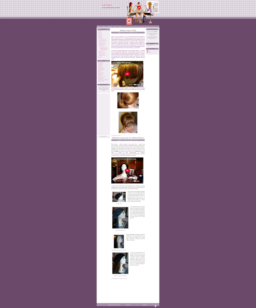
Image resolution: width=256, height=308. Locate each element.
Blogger (105, 136)
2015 (100, 32)
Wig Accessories (100, 76)
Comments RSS (109, 26)
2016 (100, 30)
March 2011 (102, 52)
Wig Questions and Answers (102, 79)
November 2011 (102, 40)
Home (99, 26)
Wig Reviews (100, 80)
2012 (100, 36)
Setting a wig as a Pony (103, 47)
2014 (100, 33)
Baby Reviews (100, 62)
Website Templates (133, 304)
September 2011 (102, 43)
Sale (99, 71)
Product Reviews (100, 68)
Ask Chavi (107, 4)
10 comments (135, 140)
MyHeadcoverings (114, 145)
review (126, 36)
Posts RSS (103, 26)
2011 (100, 37)
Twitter (115, 26)
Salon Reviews (100, 72)
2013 (100, 34)
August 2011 (102, 44)
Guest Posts (100, 63)
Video (99, 75)
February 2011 (102, 53)
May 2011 (101, 51)
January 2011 (102, 55)
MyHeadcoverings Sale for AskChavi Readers (104, 49)
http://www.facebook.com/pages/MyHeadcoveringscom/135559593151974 (125, 153)
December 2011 (102, 38)
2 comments (135, 32)
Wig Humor (100, 78)
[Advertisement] (103, 114)
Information (100, 67)
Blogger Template (123, 304)
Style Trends (100, 74)
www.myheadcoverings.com (129, 146)
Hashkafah (100, 64)
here (139, 50)
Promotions (100, 70)
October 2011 (102, 41)
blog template (150, 304)
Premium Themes (139, 304)
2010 (100, 57)
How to (99, 66)
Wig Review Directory (150, 45)
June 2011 (101, 45)
